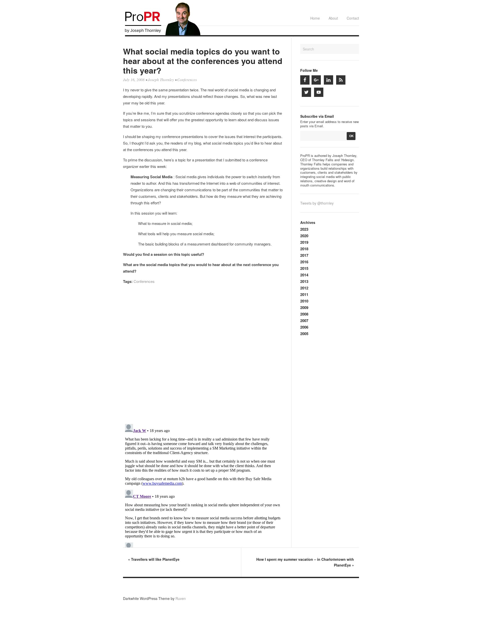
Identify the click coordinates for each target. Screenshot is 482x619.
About (333, 18)
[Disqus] (203, 356)
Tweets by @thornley (317, 203)
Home (315, 18)
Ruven (180, 598)
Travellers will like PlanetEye (153, 559)
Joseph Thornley (161, 79)
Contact (353, 18)
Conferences (187, 79)
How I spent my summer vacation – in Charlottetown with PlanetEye (305, 562)
